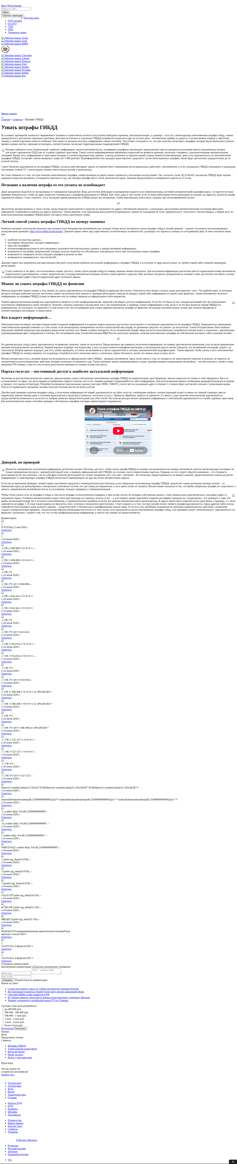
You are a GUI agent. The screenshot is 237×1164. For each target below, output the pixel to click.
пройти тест (8, 1074)
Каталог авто (15, 1126)
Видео (11, 1091)
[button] (31, 17)
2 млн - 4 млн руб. (15, 1022)
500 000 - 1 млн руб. (16, 1015)
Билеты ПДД (15, 1103)
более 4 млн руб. (14, 1025)
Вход (4, 5)
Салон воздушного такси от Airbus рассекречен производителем (43, 988)
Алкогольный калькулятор (22, 1048)
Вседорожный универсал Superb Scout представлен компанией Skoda (46, 991)
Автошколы (14, 1114)
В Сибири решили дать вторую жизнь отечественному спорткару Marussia (49, 997)
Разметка (13, 1109)
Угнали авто (14, 1083)
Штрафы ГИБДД (17, 1045)
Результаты (7, 1028)
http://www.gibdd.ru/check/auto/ (46, 231)
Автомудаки (14, 1086)
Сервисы (17, 119)
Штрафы (12, 1111)
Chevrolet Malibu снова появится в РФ (28, 994)
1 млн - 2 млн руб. (15, 1018)
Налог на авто (15, 1054)
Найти (5, 12)
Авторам (12, 1151)
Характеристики (17, 1094)
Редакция (13, 1145)
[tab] (10, 1160)
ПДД (10, 1106)
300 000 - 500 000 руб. (17, 1012)
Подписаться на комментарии (31, 980)
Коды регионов (16, 1051)
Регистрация (14, 5)
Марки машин (9, 113)
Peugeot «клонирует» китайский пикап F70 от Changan (38, 1000)
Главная (5, 119)
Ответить (6, 530)
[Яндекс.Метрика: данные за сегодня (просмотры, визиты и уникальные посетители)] (26, 1140)
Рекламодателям (17, 1148)
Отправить (8, 980)
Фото (11, 1088)
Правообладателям (18, 1154)
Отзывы (12, 1097)
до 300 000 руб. (13, 1009)
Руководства (14, 1120)
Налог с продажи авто (20, 1057)
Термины (13, 1132)
